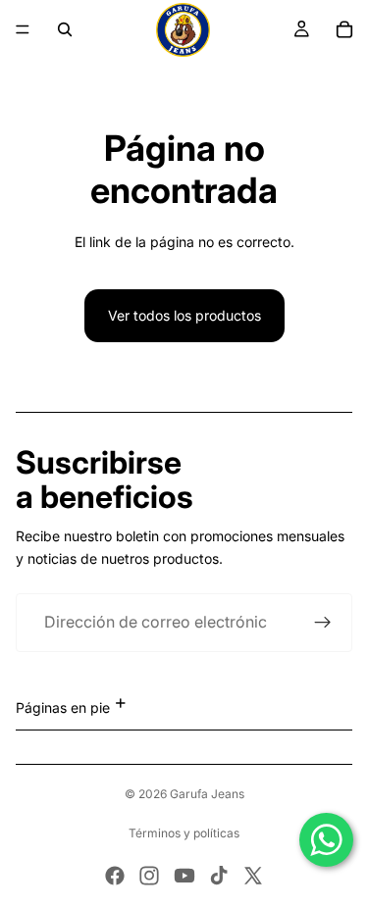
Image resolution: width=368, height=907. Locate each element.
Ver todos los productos (184, 315)
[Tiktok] (219, 875)
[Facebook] (115, 875)
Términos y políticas (184, 833)
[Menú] (22, 29)
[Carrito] (344, 29)
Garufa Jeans (207, 793)
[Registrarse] (322, 622)
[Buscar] (64, 29)
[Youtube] (184, 875)
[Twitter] (253, 875)
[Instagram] (149, 875)
